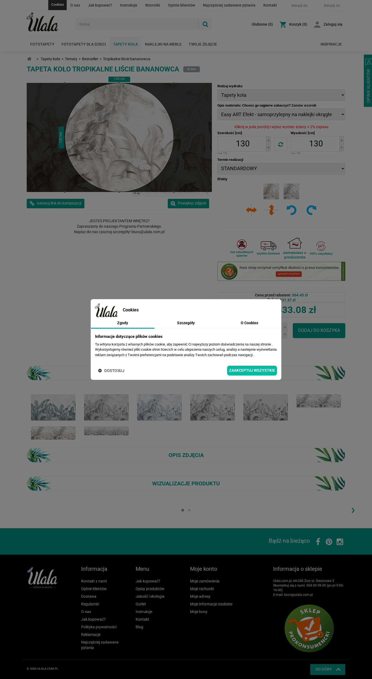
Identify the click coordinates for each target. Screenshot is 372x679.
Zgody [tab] (122, 323)
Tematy (71, 59)
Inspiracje (331, 44)
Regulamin (90, 604)
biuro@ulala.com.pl (298, 595)
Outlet (141, 604)
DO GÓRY (324, 669)
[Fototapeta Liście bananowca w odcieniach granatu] (159, 407)
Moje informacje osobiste (211, 604)
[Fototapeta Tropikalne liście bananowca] (106, 407)
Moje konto (203, 569)
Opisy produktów (150, 589)
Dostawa (88, 596)
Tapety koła (125, 44)
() (262, 24)
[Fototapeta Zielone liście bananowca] (53, 407)
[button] (268, 140)
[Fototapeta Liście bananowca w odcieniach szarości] (212, 407)
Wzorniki (152, 5)
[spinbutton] (242, 144)
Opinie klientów (181, 5)
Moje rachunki (202, 589)
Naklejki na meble (163, 44)
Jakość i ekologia (150, 596)
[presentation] (353, 509)
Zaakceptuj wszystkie (252, 370)
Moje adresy (200, 596)
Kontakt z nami (94, 581)
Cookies (57, 4)
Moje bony (199, 611)
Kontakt (270, 5)
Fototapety (42, 44)
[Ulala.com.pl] (49, 22)
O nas (75, 5)
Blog (139, 627)
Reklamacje (90, 634)
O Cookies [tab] (249, 323)
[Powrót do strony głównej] (29, 59)
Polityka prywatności (99, 627)
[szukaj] (205, 24)
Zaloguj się (333, 24)
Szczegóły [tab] (186, 323)
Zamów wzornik (303, 105)
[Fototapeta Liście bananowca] (319, 400)
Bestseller (90, 59)
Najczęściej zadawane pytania (229, 5)
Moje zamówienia (204, 581)
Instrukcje (128, 5)
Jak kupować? (100, 5)
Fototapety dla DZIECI (84, 44)
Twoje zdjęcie (203, 44)
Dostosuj (114, 370)
